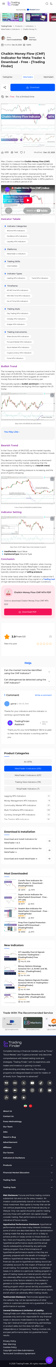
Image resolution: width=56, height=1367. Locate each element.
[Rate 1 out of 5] (38, 643)
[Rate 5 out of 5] (50, 643)
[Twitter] (23, 1083)
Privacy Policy (9, 1341)
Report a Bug (9, 1137)
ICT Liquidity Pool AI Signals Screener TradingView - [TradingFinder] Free (31, 954)
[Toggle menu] (49, 1360)
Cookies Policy (10, 1347)
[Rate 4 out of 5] (47, 643)
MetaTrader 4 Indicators (10, 29)
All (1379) (28, 762)
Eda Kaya (32, 40)
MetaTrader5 (48, 77)
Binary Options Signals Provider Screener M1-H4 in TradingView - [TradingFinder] (33, 982)
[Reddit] (6, 1090)
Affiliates (7, 1147)
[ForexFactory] (49, 1090)
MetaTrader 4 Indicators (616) (28, 768)
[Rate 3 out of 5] (44, 643)
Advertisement (10, 1142)
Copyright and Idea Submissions (18, 1350)
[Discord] (23, 1090)
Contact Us (8, 1116)
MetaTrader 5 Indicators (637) (28, 775)
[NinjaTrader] (15, 1097)
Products (18, 26)
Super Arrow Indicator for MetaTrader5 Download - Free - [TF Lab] (33, 897)
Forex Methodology (12, 1121)
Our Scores (8, 1152)
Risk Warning (9, 1344)
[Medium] (15, 1090)
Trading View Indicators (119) (28, 782)
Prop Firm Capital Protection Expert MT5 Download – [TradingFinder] (32, 925)
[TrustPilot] (23, 1097)
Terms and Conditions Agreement (19, 1353)
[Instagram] (32, 1090)
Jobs (5, 1132)
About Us (7, 1111)
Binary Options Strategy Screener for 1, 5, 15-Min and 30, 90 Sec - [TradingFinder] (32, 968)
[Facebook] (40, 1090)
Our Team (8, 1127)
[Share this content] (4, 87)
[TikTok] (40, 1083)
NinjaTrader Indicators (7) (28, 789)
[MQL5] (15, 1083)
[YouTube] (32, 1083)
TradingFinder (6, 26)
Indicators (29, 26)
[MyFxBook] (6, 1097)
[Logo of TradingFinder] (13, 4)
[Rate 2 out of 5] (41, 643)
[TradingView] (6, 1083)
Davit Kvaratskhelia (14, 40)
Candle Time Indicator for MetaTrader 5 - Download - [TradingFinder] (30, 883)
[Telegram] (49, 1083)
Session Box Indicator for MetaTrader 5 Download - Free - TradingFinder (33, 911)
